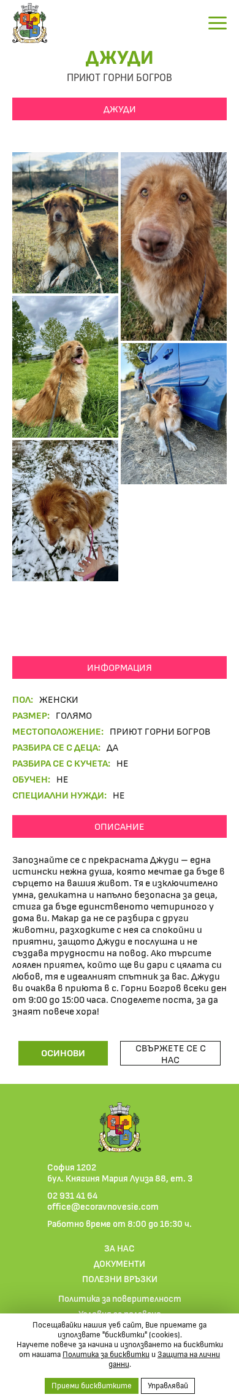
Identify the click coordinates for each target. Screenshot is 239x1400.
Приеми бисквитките (91, 1385)
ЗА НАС (119, 1247)
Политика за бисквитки (106, 1354)
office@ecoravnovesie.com (103, 1206)
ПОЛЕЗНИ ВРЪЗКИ (119, 1278)
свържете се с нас (170, 1053)
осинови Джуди (63, 1055)
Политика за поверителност (119, 1298)
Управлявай (168, 1385)
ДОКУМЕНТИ (119, 1263)
